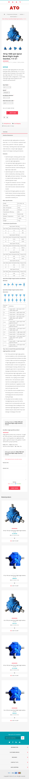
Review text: (6, 468)
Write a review (21, 62)
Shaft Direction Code (8, 100)
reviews (14, 62)
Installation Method (8, 95)
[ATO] (4, 14)
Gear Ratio (6, 85)
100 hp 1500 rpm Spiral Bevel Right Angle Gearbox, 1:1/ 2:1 (14, 531)
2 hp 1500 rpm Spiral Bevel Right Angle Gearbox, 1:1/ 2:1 (15, 621)
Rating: (14, 482)
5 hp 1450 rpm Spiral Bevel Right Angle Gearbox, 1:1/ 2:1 (15, 710)
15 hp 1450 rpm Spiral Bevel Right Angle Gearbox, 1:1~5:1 (14, 576)
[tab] (14, 132)
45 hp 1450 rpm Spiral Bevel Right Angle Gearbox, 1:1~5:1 (14, 666)
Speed (4, 90)
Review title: (6, 462)
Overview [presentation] (5, 131)
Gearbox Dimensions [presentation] (8, 135)
